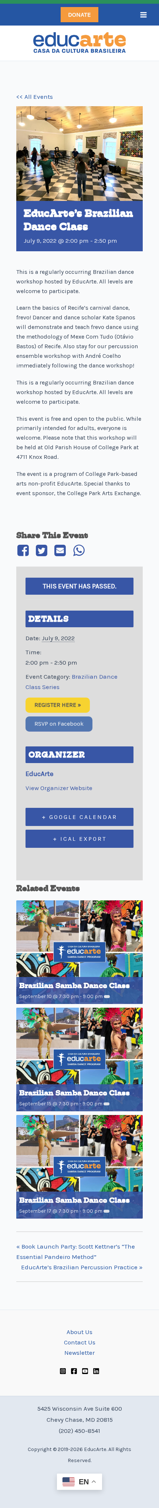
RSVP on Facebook (59, 723)
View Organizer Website (59, 788)
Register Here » (57, 704)
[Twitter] (41, 550)
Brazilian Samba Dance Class (74, 986)
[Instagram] (63, 1371)
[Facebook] (24, 550)
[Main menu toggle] (143, 15)
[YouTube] (85, 1371)
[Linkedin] (96, 1371)
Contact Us (79, 1342)
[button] (79, 14)
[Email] (60, 550)
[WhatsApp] (79, 550)
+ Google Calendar (79, 816)
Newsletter (79, 1352)
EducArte (40, 774)
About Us (79, 1332)
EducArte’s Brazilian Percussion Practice (82, 1267)
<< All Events (34, 96)
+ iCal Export (79, 838)
